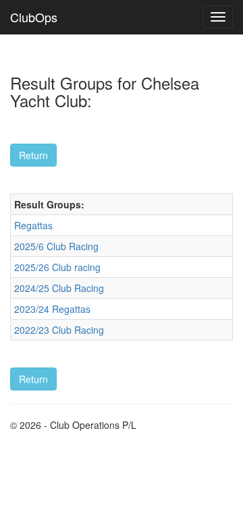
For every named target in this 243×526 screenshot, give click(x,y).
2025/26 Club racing (57, 267)
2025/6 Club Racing (56, 246)
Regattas (33, 225)
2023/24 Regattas (52, 309)
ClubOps (33, 17)
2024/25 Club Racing (59, 288)
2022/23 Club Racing (59, 330)
